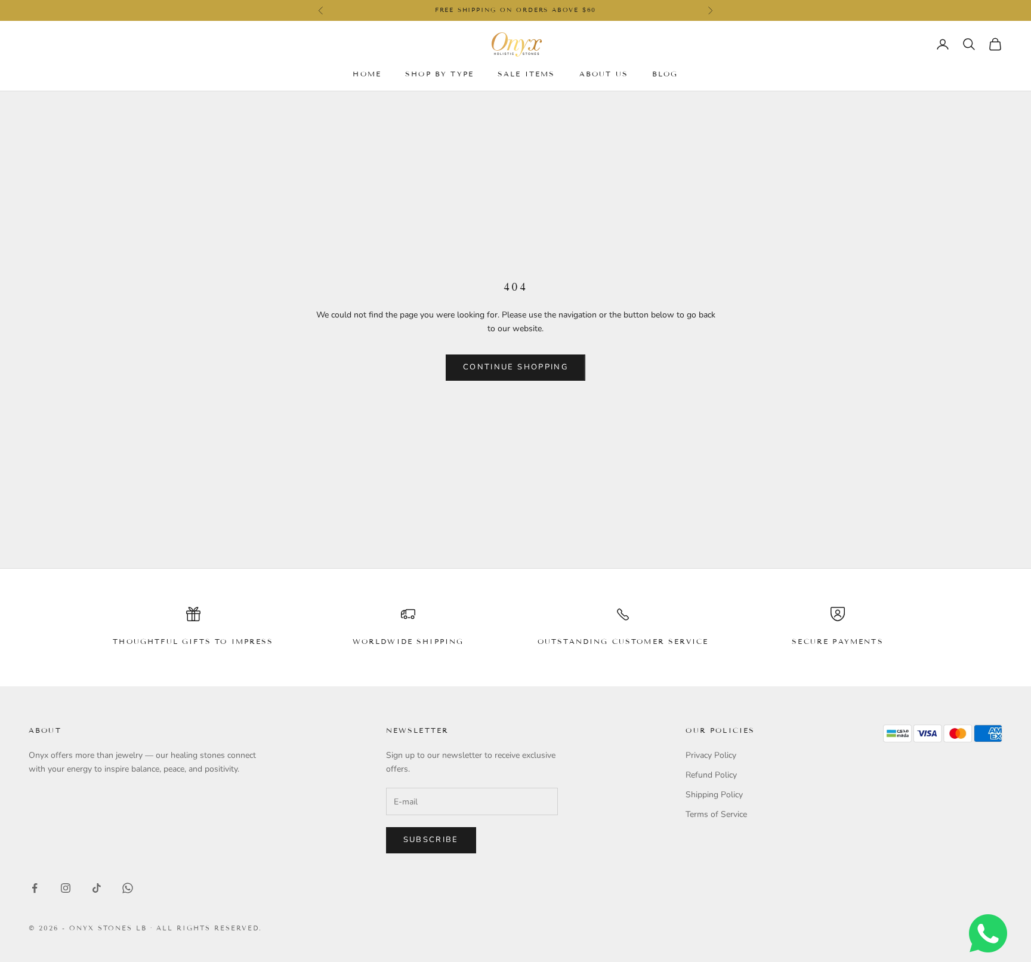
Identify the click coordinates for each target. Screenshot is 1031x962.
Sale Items (526, 73)
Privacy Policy (711, 755)
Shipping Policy (714, 794)
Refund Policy (711, 775)
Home (367, 73)
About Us (603, 73)
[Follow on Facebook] (35, 888)
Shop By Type (439, 73)
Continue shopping (515, 367)
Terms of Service (716, 814)
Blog (665, 73)
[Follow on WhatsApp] (128, 888)
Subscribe (431, 839)
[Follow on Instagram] (66, 888)
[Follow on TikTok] (97, 888)
